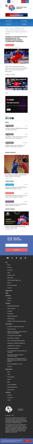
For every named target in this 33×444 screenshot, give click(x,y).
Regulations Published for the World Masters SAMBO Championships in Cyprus (16, 188)
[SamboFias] (8, 409)
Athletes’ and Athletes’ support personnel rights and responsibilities (17, 332)
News (11, 28)
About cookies (10, 389)
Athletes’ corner (11, 275)
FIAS (6, 262)
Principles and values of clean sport (15, 326)
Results (9, 300)
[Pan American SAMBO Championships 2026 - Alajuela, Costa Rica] (16, 164)
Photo (8, 371)
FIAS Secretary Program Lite (14, 280)
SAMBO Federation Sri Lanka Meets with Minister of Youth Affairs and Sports (15, 146)
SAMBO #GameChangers (13, 306)
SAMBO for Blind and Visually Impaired (16, 321)
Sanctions (9, 366)
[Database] (27, 1)
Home (7, 28)
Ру (5, 1)
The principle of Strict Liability (14, 335)
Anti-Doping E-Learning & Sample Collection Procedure (15, 355)
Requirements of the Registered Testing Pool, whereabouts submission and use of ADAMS (17, 360)
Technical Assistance (12, 285)
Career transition (11, 308)
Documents (10, 270)
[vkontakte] (7, 258)
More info (17, 441)
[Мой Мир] (11, 118)
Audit (8, 272)
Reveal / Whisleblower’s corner (14, 364)
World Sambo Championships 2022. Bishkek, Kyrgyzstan (15, 227)
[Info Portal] (23, 1)
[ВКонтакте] (6, 118)
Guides (9, 400)
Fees (13, 1)
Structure (9, 267)
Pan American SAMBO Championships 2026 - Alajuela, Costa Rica (16, 175)
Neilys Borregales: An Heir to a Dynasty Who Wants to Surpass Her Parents (16, 205)
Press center (8, 369)
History (9, 282)
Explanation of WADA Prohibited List (16, 343)
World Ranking (10, 318)
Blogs (8, 382)
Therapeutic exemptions (13, 348)
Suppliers (7, 392)
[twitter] (16, 258)
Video (8, 374)
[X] (13, 118)
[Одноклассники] (8, 118)
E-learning (9, 311)
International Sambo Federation (21, 8)
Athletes (7, 303)
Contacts (9, 287)
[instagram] (25, 258)
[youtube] (21, 258)
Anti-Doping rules (11, 329)
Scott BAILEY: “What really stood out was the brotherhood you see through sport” (16, 137)
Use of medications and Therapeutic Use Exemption (17, 351)
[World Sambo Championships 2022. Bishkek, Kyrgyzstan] (16, 218)
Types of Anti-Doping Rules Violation (16, 340)
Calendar (8, 295)
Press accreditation (11, 384)
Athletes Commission (12, 316)
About (8, 265)
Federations (8, 290)
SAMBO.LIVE (8, 24)
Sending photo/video (12, 387)
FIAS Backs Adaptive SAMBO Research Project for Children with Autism (16, 129)
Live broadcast (10, 377)
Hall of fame (10, 277)
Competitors (10, 313)
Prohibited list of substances (14, 345)
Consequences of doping (13, 338)
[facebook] (12, 258)
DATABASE (24, 24)
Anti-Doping (8, 324)
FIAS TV (9, 379)
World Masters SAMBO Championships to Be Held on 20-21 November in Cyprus (16, 196)
